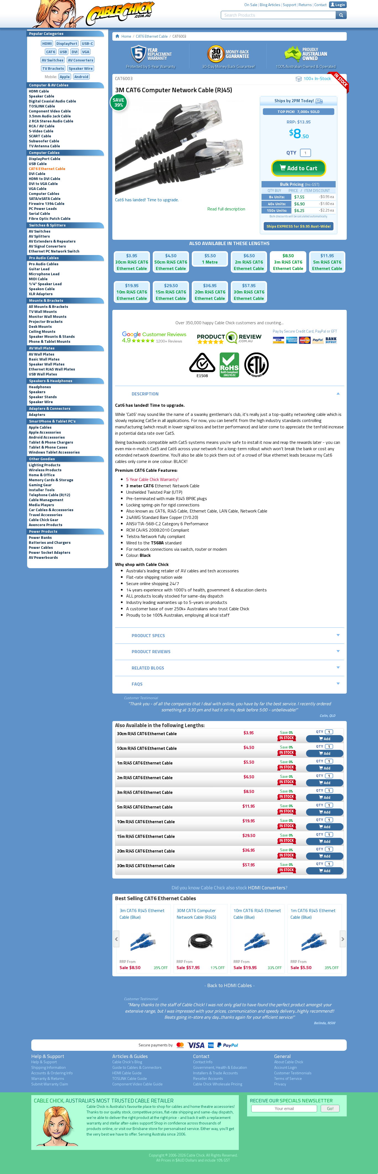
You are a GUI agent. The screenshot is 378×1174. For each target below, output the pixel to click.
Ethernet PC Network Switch (54, 251)
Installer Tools (42, 489)
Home (126, 36)
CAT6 (50, 52)
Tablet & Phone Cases (48, 447)
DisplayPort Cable (44, 158)
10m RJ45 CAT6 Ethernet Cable (146, 821)
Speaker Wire (81, 68)
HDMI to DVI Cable (44, 178)
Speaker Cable (41, 96)
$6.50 (249, 255)
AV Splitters (39, 236)
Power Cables (41, 547)
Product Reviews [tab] (151, 651)
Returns (305, 4)
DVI (74, 52)
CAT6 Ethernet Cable (47, 168)
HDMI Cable (39, 91)
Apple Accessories (45, 432)
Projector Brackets (46, 321)
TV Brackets (53, 68)
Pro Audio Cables (43, 263)
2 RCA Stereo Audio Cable (51, 121)
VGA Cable (37, 188)
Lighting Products (44, 464)
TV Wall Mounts (43, 311)
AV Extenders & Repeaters (52, 241)
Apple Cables (40, 427)
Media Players (41, 504)
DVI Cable (37, 173)
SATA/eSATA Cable (45, 198)
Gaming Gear (40, 484)
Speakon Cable (42, 288)
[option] (180, 148)
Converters (80, 60)
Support (289, 4)
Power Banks (40, 537)
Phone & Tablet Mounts (49, 341)
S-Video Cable (41, 130)
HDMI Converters (266, 887)
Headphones (40, 386)
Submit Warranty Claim (49, 1084)
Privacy (280, 1084)
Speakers (37, 391)
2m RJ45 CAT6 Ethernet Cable (145, 777)
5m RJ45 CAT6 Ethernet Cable (145, 807)
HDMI (47, 43)
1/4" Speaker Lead (45, 283)
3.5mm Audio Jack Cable (50, 116)
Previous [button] (116, 939)
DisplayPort (66, 43)
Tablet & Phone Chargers (51, 442)
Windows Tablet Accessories (54, 452)
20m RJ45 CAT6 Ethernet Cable (146, 851)
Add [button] (326, 739)
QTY (291, 152)
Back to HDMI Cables (229, 985)
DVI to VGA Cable (43, 183)
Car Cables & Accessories (51, 509)
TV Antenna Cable (44, 145)
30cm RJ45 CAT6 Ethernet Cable (147, 733)
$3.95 (131, 255)
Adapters (37, 414)
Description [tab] (145, 393)
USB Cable (38, 163)
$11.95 (327, 255)
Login (340, 4)
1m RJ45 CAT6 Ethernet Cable (145, 763)
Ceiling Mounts (42, 331)
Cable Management (46, 499)
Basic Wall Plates (44, 359)
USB (63, 52)
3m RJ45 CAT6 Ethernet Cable (145, 792)
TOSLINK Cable (42, 106)
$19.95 (132, 285)
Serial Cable (39, 213)
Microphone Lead (44, 273)
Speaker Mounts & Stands (52, 336)
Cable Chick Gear (43, 519)
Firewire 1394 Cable (46, 203)
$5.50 (210, 255)
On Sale (250, 4)
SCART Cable (40, 135)
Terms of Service (288, 1078)
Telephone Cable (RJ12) (49, 494)
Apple (65, 76)
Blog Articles (270, 4)
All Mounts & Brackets (48, 306)
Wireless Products (45, 469)
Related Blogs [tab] (148, 668)
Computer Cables (44, 193)
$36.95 (210, 285)
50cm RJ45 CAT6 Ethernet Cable (147, 748)
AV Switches (52, 60)
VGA (85, 52)
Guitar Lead (39, 268)
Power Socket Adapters (49, 552)
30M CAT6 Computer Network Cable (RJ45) (196, 913)
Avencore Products (45, 524)
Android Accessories (47, 437)
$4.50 (170, 255)
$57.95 (249, 285)
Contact (320, 4)
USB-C (87, 43)
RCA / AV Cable (42, 125)
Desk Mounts (40, 326)
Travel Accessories (45, 514)
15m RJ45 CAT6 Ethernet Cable (146, 836)
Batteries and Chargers (50, 542)
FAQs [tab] (137, 684)
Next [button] (343, 939)
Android (81, 76)
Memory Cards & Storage (51, 479)
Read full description (226, 208)
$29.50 (171, 285)
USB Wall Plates (43, 374)
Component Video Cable (50, 111)
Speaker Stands (43, 396)
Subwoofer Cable (44, 140)
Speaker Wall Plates (46, 364)
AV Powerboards (43, 557)
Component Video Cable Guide (137, 1084)
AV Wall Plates (41, 354)
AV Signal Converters (47, 246)
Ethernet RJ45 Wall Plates (52, 369)
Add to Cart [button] (301, 168)
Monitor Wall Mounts (47, 316)
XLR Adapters (41, 293)
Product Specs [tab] (148, 635)
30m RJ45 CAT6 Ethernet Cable (146, 866)
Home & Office (42, 474)
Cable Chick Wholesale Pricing (217, 1084)
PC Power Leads (43, 208)
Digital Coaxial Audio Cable (52, 101)
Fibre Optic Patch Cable (50, 218)
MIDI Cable (38, 278)
